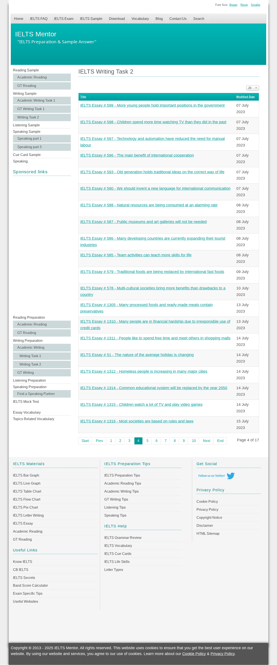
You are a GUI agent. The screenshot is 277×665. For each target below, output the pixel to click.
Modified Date (245, 96)
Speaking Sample (26, 131)
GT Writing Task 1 (31, 109)
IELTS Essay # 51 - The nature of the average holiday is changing (137, 355)
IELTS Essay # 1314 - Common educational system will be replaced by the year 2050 (153, 388)
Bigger (233, 4)
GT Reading (26, 86)
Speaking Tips (115, 515)
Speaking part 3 (29, 147)
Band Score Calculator (30, 585)
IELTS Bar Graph (26, 475)
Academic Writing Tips (121, 491)
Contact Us (178, 19)
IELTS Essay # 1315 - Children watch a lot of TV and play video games (141, 404)
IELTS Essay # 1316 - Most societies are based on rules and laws (136, 421)
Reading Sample (26, 70)
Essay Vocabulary (27, 412)
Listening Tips (115, 507)
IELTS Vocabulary (118, 546)
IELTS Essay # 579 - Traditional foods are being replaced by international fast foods (152, 272)
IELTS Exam (63, 19)
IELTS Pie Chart (25, 507)
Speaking (20, 161)
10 (194, 441)
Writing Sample (25, 93)
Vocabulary (140, 19)
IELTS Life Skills (117, 562)
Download (117, 19)
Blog (159, 19)
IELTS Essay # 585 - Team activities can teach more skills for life (136, 255)
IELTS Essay (23, 523)
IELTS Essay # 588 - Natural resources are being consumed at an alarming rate (148, 205)
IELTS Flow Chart (26, 499)
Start (85, 441)
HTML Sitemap (207, 533)
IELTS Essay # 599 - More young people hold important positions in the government (152, 105)
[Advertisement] (42, 245)
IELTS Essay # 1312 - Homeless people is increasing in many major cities (143, 371)
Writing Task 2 (28, 117)
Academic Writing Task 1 (36, 100)
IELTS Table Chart (27, 491)
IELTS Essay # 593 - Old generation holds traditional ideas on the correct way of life (152, 172)
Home (18, 19)
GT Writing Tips (116, 499)
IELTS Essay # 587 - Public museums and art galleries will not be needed (143, 222)
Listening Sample (26, 125)
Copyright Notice (209, 517)
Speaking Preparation (30, 387)
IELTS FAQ (38, 19)
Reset (244, 4)
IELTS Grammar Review (123, 538)
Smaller (255, 4)
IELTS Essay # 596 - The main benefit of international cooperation (137, 155)
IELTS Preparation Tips (122, 475)
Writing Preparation (28, 340)
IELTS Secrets (24, 578)
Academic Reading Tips (122, 483)
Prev (99, 441)
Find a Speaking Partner (36, 394)
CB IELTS (20, 570)
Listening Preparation (29, 380)
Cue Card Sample (27, 155)
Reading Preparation (29, 317)
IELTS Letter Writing (28, 515)
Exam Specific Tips (27, 593)
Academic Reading (32, 77)
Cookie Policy (207, 501)
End (220, 441)
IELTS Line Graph (26, 483)
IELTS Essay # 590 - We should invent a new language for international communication (155, 188)
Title (83, 96)
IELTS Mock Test (26, 401)
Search (198, 19)
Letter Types (113, 570)
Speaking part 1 (29, 138)
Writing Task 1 (30, 356)
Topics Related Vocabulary (33, 419)
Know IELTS (22, 562)
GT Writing (25, 372)
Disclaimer (204, 525)
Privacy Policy (207, 509)
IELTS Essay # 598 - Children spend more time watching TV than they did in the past (153, 122)
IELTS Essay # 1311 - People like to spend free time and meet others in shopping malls (155, 338)
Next (206, 441)
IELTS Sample (91, 19)
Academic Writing (30, 347)
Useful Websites (25, 601)
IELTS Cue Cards (117, 554)
